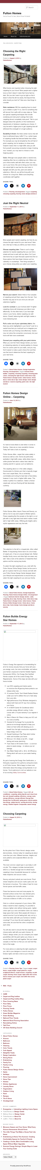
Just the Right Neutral (15, 203)
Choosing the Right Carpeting (14, 52)
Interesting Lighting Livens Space (26, 1109)
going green (23, 800)
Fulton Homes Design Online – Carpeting (15, 394)
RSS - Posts (7, 986)
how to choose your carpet (11, 977)
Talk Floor (6, 1025)
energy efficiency (8, 798)
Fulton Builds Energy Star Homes (15, 618)
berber (27, 597)
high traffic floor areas (29, 974)
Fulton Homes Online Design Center (19, 602)
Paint (5, 1093)
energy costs (31, 796)
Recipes (6, 1096)
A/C (29, 792)
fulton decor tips (30, 376)
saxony (5, 607)
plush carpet (7, 979)
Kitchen (5, 1081)
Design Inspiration (29, 369)
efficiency (23, 796)
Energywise (7, 1109)
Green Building (8, 1015)
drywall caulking (14, 796)
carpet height (12, 970)
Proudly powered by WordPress (20, 1166)
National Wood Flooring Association (16, 1020)
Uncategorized (20, 192)
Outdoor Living (8, 1091)
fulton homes (27, 378)
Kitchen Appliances (10, 1084)
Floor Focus (7, 1006)
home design (23, 380)
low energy (6, 802)
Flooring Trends (8, 1008)
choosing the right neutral (16, 376)
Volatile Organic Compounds (17, 804)
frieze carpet (18, 974)
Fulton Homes (12, 13)
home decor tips (13, 380)
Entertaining (7, 1060)
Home (5, 36)
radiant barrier (15, 802)
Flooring (11, 192)
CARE (5, 994)
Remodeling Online (10, 1023)
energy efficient (20, 798)
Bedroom (6, 1043)
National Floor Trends (10, 1018)
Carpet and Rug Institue (11, 996)
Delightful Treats (9, 1053)
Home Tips (18, 968)
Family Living (8, 1065)
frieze (24, 599)
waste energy (31, 804)
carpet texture (20, 972)
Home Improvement (10, 1077)
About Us (13, 36)
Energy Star (30, 798)
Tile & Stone (7, 1098)
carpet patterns (22, 970)
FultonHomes (7, 60)
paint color (25, 382)
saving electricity (26, 802)
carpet (30, 968)
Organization (7, 1089)
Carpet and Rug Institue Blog (13, 999)
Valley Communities (19, 772)
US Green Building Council (12, 1028)
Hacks (5, 1072)
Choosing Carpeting (14, 813)
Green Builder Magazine (11, 1013)
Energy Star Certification (11, 800)
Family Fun (7, 1062)
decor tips (13, 599)
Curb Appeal (7, 1050)
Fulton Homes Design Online (18, 595)
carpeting (34, 192)
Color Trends (7, 1048)
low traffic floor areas (28, 977)
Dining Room (7, 1058)
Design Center (19, 1111)
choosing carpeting (9, 194)
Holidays (6, 1074)
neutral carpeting (15, 382)
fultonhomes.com (25, 36)
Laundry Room (8, 1086)
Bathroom (6, 1041)
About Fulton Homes (15, 369)
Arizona (6, 1038)
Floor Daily (7, 1004)
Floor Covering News (10, 1001)
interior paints (32, 800)
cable (31, 597)
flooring (18, 194)
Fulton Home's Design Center (12, 378)
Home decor (27, 603)
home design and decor (29, 194)
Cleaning (6, 1045)
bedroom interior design (16, 597)
